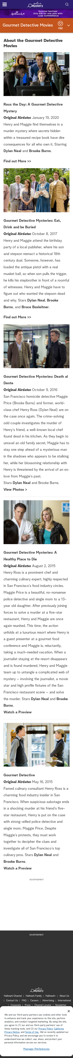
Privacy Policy (45, 1029)
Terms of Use (32, 1032)
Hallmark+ (51, 996)
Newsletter (60, 1005)
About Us (64, 996)
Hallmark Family (34, 996)
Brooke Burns (40, 151)
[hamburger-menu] (4, 4)
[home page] (35, 4)
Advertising (48, 1000)
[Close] (69, 1011)
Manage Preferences (36, 1049)
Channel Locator (42, 1005)
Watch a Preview (18, 712)
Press (27, 1005)
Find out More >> (17, 161)
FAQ (24, 1000)
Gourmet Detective (19, 775)
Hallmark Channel (13, 996)
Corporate (16, 1005)
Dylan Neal (12, 151)
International (64, 1000)
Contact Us (12, 1000)
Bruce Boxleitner (35, 307)
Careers (34, 1000)
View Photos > (15, 489)
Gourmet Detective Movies (28, 25)
